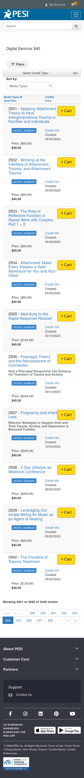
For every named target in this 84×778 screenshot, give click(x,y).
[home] (16, 14)
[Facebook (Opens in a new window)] (10, 713)
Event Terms (72, 745)
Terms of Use (55, 745)
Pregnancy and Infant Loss (32, 415)
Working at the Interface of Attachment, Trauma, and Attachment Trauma (29, 166)
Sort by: (12, 79)
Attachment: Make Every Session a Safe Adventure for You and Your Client (32, 269)
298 (50, 620)
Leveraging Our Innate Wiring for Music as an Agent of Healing (30, 514)
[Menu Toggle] (76, 14)
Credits (49, 97)
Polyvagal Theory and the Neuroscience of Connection (29, 361)
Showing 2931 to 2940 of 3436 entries (30, 602)
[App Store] (45, 730)
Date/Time (10, 101)
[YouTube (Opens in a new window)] (72, 713)
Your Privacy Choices (35, 749)
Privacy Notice (13, 749)
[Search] (76, 26)
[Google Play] (69, 730)
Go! (75, 73)
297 (39, 620)
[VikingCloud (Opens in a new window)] (16, 763)
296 (29, 620)
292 (64, 613)
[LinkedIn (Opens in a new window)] (40, 713)
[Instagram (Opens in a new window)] (25, 713)
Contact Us (24, 694)
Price (48, 101)
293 (74, 613)
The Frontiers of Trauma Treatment (28, 559)
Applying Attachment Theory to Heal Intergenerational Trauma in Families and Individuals (32, 115)
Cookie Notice (57, 749)
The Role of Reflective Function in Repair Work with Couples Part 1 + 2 (30, 217)
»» (75, 620)
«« (7, 613)
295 (18, 620)
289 (32, 613)
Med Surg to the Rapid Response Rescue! (30, 316)
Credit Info (52, 130)
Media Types (11, 97)
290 (43, 613)
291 (53, 613)
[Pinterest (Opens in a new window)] (56, 713)
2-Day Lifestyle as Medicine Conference (29, 469)
